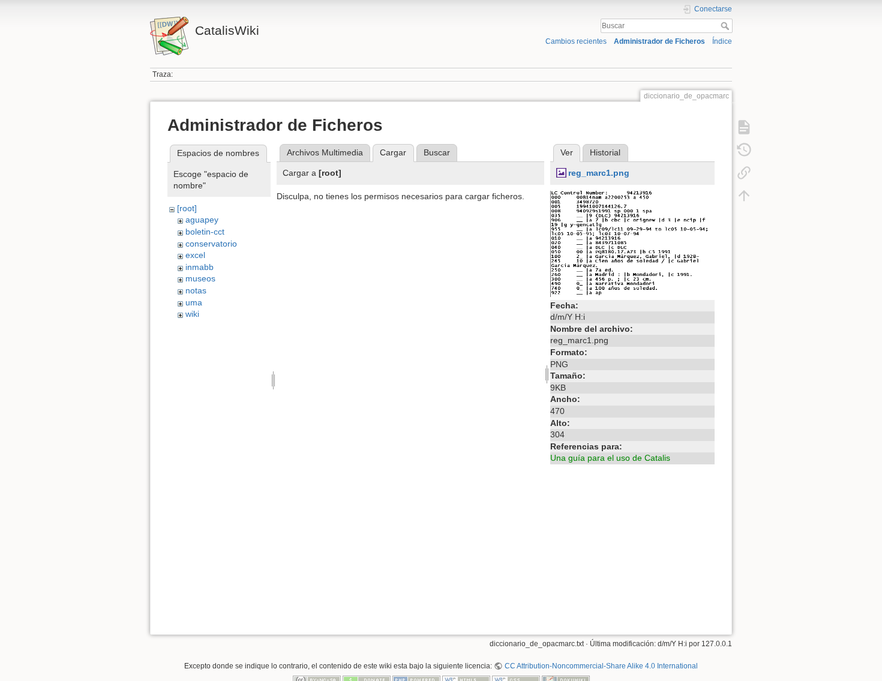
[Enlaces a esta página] (744, 172)
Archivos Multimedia (325, 152)
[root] (187, 208)
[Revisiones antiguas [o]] (744, 150)
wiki (192, 314)
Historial (605, 152)
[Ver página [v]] (744, 127)
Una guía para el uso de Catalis (610, 458)
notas (195, 290)
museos (200, 278)
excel (195, 255)
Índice (722, 41)
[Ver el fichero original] (632, 243)
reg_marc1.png (598, 173)
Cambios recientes (576, 41)
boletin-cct (204, 231)
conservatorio (211, 243)
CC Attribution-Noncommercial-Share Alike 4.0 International (601, 666)
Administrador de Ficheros (659, 41)
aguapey (201, 219)
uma (193, 302)
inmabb (199, 267)
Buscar (726, 26)
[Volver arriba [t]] (744, 195)
